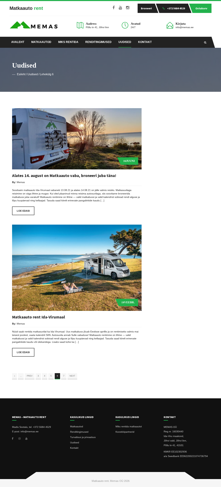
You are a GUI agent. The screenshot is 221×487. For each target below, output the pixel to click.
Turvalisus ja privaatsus (83, 437)
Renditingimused (98, 42)
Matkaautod (41, 42)
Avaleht (17, 42)
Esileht (21, 74)
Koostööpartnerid (125, 431)
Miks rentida (68, 42)
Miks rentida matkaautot (129, 426)
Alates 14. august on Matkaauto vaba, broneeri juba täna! (64, 175)
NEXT (72, 376)
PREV (29, 376)
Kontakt (145, 42)
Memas (21, 182)
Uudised (124, 42)
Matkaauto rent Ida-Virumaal (38, 317)
